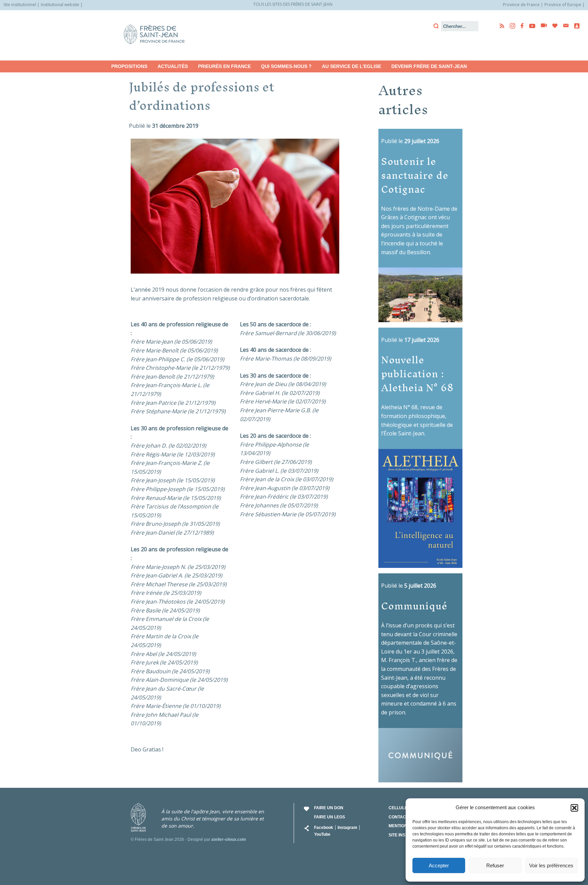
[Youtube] (530, 26)
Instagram (347, 827)
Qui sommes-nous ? (286, 66)
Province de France (521, 4)
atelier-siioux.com (228, 839)
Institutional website (60, 4)
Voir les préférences (551, 865)
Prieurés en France (224, 66)
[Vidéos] (542, 26)
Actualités (173, 66)
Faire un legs (329, 817)
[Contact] (564, 26)
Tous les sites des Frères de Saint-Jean (292, 4)
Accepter (439, 865)
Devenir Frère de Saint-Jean (429, 66)
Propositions (129, 66)
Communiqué (414, 605)
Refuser (495, 865)
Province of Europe (562, 4)
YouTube (322, 834)
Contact (398, 817)
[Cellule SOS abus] (574, 26)
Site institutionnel (19, 4)
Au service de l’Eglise (351, 66)
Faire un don (328, 807)
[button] (574, 807)
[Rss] (499, 25)
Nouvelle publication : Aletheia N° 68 (417, 373)
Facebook (323, 827)
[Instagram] (510, 26)
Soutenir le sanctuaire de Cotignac (414, 175)
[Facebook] (520, 26)
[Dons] (553, 25)
